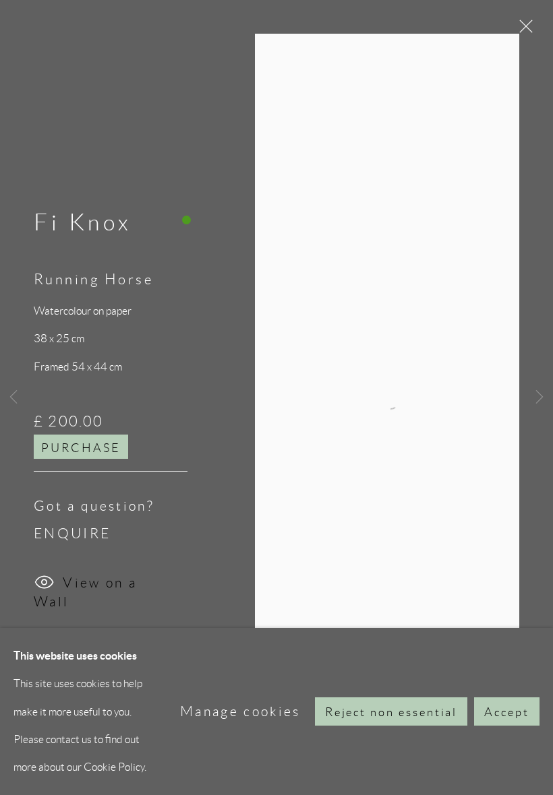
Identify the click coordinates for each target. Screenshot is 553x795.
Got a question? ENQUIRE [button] (94, 519)
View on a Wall (85, 588)
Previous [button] (13, 397)
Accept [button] (506, 712)
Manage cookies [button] (240, 711)
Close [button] (523, 30)
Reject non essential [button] (391, 712)
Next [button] (539, 397)
